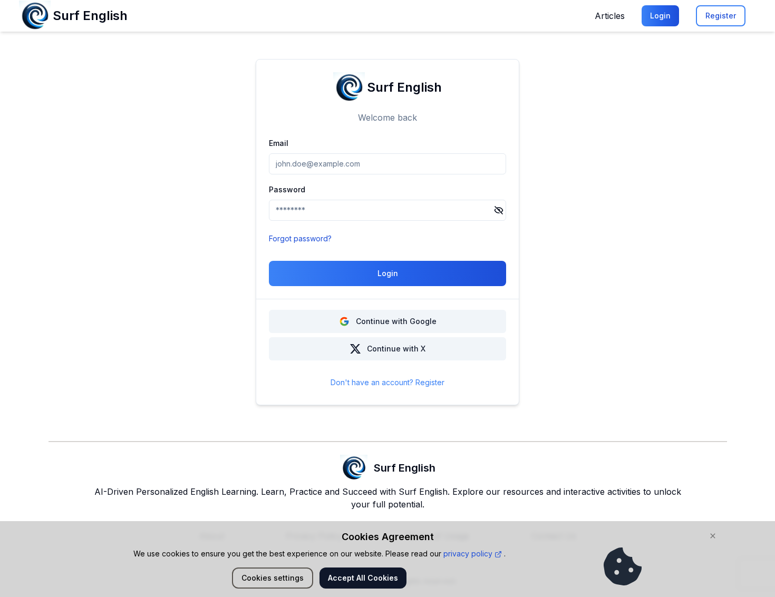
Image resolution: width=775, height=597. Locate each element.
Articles (610, 16)
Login (660, 15)
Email (278, 143)
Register (720, 15)
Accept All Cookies (363, 577)
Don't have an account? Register (387, 382)
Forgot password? (300, 238)
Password (287, 189)
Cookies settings (272, 577)
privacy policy (469, 553)
